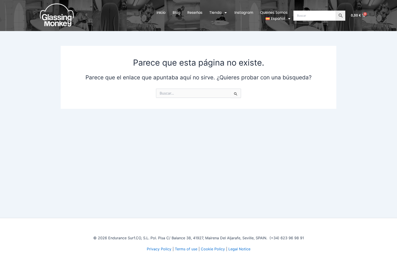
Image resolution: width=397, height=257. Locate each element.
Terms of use (186, 249)
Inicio (161, 12)
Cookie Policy (213, 249)
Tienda (215, 12)
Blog (176, 12)
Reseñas (194, 12)
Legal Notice (239, 249)
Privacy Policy (159, 249)
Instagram (243, 12)
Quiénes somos (274, 12)
